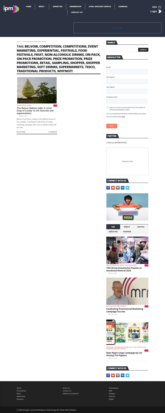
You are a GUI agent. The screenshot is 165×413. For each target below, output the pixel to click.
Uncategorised (130, 265)
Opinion (123, 306)
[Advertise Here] (127, 207)
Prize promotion (139, 347)
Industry (112, 396)
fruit (38, 54)
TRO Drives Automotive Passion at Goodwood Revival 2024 (124, 269)
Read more (21, 132)
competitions (74, 46)
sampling (60, 62)
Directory (20, 399)
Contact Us (76, 12)
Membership (75, 6)
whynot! (65, 71)
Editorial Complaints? (71, 394)
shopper (77, 62)
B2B (110, 391)
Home (28, 6)
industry (113, 231)
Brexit (127, 227)
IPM (118, 306)
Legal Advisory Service (100, 6)
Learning (122, 6)
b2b (113, 227)
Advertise (57, 6)
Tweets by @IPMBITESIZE (116, 143)
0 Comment (53, 132)
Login (153, 11)
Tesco (90, 67)
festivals (69, 50)
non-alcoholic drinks (64, 54)
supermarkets (71, 67)
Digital (140, 227)
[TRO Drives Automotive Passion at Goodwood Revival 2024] (127, 250)
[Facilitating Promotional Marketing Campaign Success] (127, 291)
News (41, 6)
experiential (48, 50)
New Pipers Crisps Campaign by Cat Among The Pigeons (124, 354)
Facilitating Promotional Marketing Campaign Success (124, 310)
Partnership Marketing (123, 347)
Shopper (112, 394)
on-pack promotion (34, 58)
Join (154, 7)
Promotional (21, 391)
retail (45, 62)
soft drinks (47, 67)
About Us (66, 388)
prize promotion (67, 58)
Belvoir (31, 46)
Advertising (21, 396)
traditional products (36, 71)
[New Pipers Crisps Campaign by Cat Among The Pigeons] (127, 332)
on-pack (92, 54)
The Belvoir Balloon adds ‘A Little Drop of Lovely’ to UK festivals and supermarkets (35, 111)
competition (50, 46)
